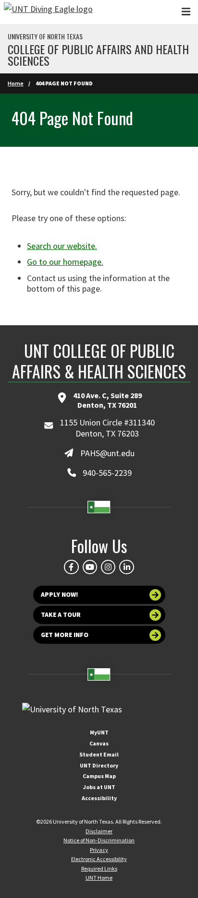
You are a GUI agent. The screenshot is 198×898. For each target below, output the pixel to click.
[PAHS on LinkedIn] (126, 567)
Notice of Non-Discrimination (99, 840)
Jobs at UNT (99, 787)
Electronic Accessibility (99, 859)
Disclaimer (99, 831)
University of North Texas (45, 36)
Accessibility (99, 798)
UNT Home (99, 877)
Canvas (99, 743)
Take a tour (61, 615)
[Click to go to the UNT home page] (48, 12)
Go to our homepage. (65, 261)
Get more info (64, 635)
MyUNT (99, 732)
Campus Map (99, 776)
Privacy (99, 849)
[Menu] (186, 11)
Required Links (99, 868)
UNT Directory (99, 765)
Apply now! (59, 595)
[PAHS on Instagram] (108, 567)
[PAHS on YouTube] (90, 567)
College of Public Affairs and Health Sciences (98, 54)
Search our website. (62, 245)
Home (16, 83)
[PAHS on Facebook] (71, 567)
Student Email (99, 754)
